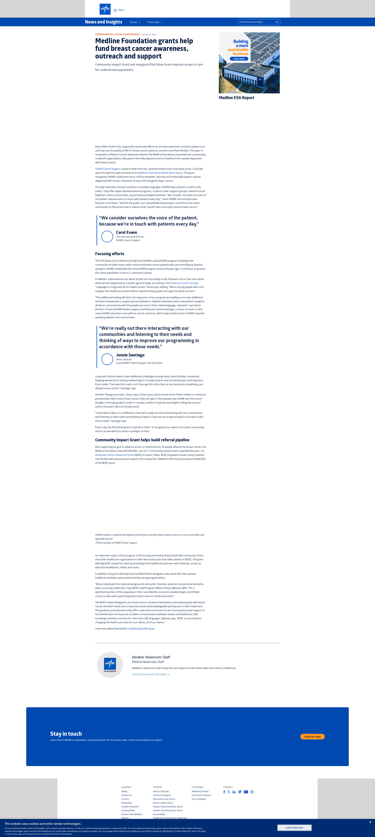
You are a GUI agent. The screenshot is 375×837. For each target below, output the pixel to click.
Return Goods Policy (163, 802)
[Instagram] (252, 792)
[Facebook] (224, 792)
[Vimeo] (240, 792)
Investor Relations (130, 806)
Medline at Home (200, 791)
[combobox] (255, 22)
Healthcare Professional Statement (170, 818)
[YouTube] (246, 792)
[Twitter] (228, 792)
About (124, 791)
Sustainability (128, 810)
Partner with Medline (131, 814)
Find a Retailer (199, 799)
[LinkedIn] (234, 792)
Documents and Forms (164, 799)
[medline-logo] (105, 9)
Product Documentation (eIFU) (167, 806)
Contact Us (126, 795)
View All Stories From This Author (150, 674)
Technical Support (162, 795)
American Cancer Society (184, 283)
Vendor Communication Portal (168, 810)
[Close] (370, 822)
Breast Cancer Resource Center (116, 455)
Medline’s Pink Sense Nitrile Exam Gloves (160, 172)
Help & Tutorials (161, 791)
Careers (125, 799)
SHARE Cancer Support (108, 168)
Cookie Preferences (294, 827)
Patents (125, 818)
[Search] (276, 22)
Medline (112, 146)
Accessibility (159, 814)
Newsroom (126, 802)
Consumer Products (201, 795)
